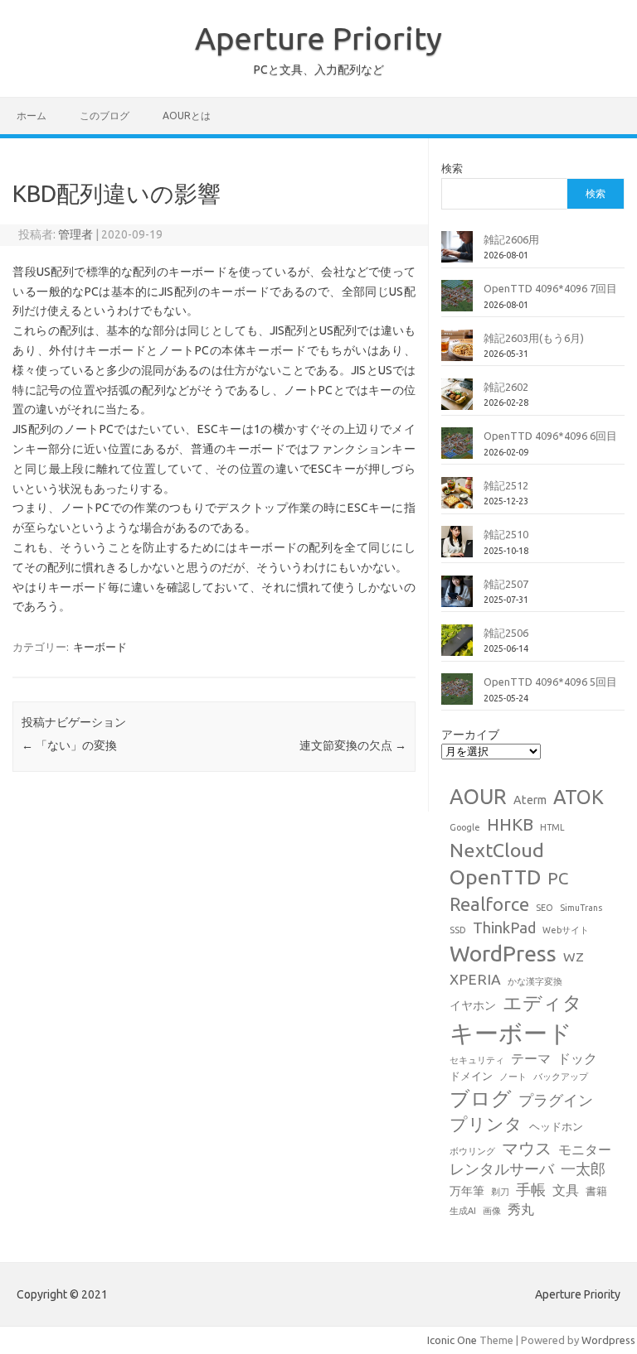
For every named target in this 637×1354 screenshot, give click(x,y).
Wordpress (608, 1340)
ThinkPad (504, 927)
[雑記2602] (457, 400)
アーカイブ (470, 734)
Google (465, 827)
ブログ (481, 1098)
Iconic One (452, 1340)
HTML (552, 827)
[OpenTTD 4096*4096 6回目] (457, 449)
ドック (577, 1058)
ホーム (31, 115)
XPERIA (475, 979)
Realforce (489, 904)
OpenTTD (495, 877)
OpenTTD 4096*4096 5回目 (550, 681)
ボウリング (472, 1151)
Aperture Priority (318, 38)
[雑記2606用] (457, 253)
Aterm (530, 800)
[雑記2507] (457, 598)
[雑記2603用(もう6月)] (457, 352)
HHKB (510, 824)
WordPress (503, 953)
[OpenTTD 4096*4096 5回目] (457, 695)
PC (557, 878)
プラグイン (555, 1100)
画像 (492, 1211)
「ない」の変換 (69, 745)
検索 (452, 168)
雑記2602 (506, 387)
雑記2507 (506, 584)
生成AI (463, 1211)
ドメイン (471, 1076)
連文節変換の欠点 (352, 745)
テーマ (531, 1058)
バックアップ (560, 1077)
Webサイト (565, 930)
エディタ (542, 1002)
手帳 (531, 1189)
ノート (513, 1077)
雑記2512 (506, 485)
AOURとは (187, 115)
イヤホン (473, 1005)
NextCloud (497, 849)
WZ (573, 956)
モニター (584, 1149)
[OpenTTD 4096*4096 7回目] (457, 302)
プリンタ (486, 1124)
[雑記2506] (457, 646)
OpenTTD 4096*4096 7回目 (550, 288)
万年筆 (467, 1190)
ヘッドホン (556, 1126)
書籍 (596, 1191)
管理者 (75, 234)
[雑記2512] (457, 499)
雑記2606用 (511, 239)
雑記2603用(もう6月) (534, 338)
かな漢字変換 (535, 981)
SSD (458, 930)
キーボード (100, 647)
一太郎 (583, 1169)
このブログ (104, 115)
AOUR (478, 796)
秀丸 (521, 1209)
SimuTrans (581, 908)
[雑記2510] (457, 548)
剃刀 (500, 1192)
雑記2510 (506, 534)
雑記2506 (506, 632)
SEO (544, 908)
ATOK (578, 796)
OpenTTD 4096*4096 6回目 (550, 435)
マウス (527, 1148)
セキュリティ (477, 1060)
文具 (565, 1190)
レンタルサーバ (502, 1169)
